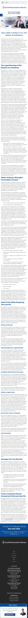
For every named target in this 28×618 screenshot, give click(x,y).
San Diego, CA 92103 (14, 572)
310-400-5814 (14, 581)
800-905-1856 (14, 13)
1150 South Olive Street (14, 577)
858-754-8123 (14, 574)
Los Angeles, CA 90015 (14, 580)
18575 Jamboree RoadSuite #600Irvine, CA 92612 (14, 586)
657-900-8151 (14, 588)
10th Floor (14, 578)
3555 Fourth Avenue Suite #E (14, 571)
